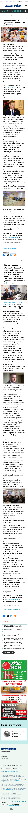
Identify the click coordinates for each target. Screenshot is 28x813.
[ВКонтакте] (4, 254)
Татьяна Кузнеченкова (9, 248)
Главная (3, 15)
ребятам (10, 87)
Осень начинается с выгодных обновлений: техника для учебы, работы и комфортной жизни (13, 644)
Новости (9, 15)
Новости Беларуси (18, 260)
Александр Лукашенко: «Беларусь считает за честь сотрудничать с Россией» (13, 639)
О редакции (4, 758)
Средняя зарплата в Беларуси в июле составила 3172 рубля (14, 634)
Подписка (20, 1)
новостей (9, 622)
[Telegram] (11, 254)
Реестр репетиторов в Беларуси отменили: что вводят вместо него (14, 630)
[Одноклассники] (14, 254)
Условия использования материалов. (13, 790)
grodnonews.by (9, 789)
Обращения (4, 754)
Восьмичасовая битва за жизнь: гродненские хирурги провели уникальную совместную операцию (14, 627)
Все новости (7, 652)
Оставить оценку (14, 805)
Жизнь (14, 15)
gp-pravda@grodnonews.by (11, 771)
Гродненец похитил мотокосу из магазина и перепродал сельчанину (14, 647)
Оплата (3, 761)
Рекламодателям (10, 1)
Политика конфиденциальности (10, 781)
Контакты (4, 756)
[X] (7, 254)
